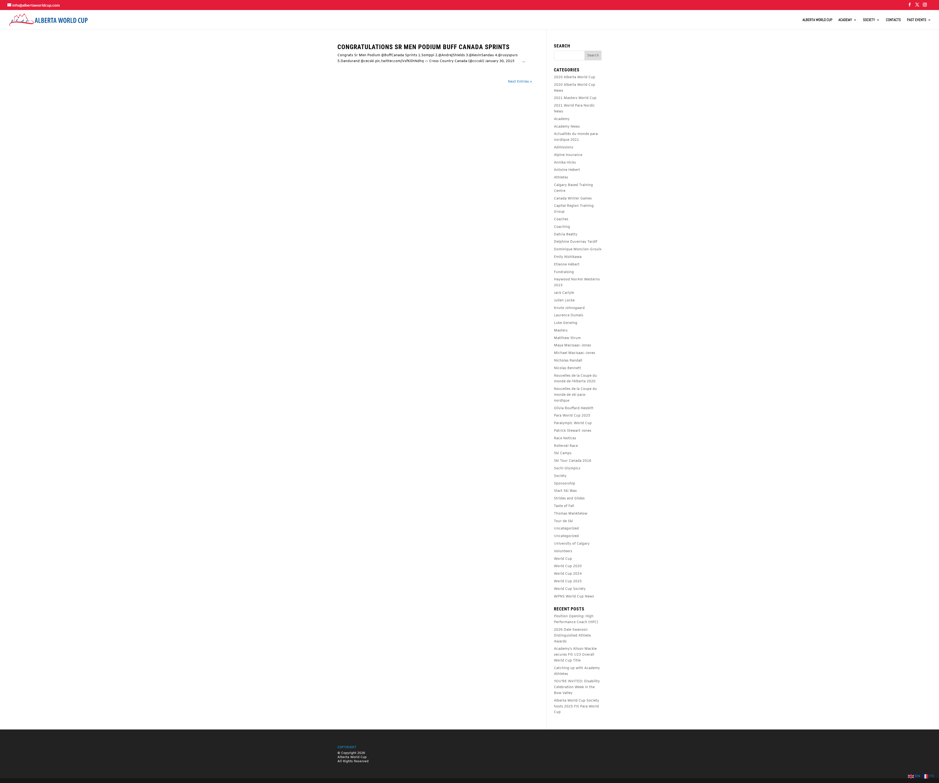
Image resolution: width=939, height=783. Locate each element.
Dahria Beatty (565, 234)
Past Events (916, 20)
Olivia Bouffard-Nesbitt (573, 408)
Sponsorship (564, 483)
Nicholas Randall (568, 360)
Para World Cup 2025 (572, 415)
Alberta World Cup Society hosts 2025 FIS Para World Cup (576, 706)
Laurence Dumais (568, 315)
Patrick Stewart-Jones (572, 431)
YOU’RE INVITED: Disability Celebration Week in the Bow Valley (577, 687)
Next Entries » (520, 81)
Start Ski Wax (565, 491)
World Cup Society (570, 589)
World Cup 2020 (568, 566)
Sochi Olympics (567, 468)
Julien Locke (564, 300)
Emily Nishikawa (567, 257)
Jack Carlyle (564, 293)
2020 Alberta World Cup (574, 77)
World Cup (563, 559)
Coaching (562, 227)
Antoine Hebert (567, 170)
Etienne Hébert (567, 264)
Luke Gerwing (565, 323)
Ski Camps (562, 453)
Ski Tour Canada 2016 (572, 461)
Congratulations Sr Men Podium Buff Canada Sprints (423, 47)
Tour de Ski (563, 521)
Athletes (561, 177)
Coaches (561, 219)
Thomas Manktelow (570, 513)
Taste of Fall (564, 506)
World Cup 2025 (568, 581)
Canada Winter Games (573, 198)
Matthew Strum (567, 338)
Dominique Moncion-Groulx (578, 249)
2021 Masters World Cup (575, 98)
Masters (561, 330)
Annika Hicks (565, 162)
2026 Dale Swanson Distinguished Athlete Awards (572, 636)
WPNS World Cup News (574, 596)
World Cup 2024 (568, 574)
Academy (845, 20)
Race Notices (565, 438)
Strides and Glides (569, 498)
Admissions (563, 147)
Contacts (893, 20)
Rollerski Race (566, 446)
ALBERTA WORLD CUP (817, 20)
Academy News (567, 126)
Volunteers (563, 551)
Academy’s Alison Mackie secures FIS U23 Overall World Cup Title (575, 655)
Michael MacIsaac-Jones (574, 353)
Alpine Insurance (568, 155)
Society (869, 20)
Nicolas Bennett (567, 368)
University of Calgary (572, 543)
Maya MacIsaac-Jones (572, 345)
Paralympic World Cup (573, 423)
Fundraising (564, 272)
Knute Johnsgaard (569, 308)
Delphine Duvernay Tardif (575, 242)
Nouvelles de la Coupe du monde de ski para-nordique (575, 395)
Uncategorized (566, 528)
